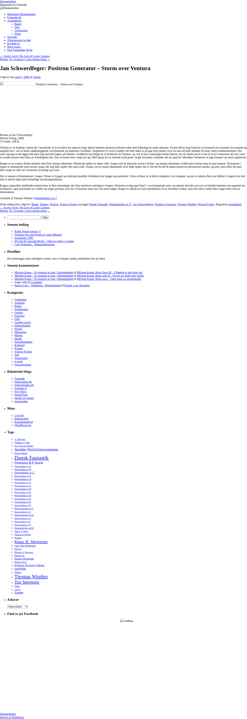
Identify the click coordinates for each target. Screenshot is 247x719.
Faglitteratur (21, 309)
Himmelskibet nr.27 (24, 472)
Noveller (12, 36)
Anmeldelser (14, 20)
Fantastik (19, 378)
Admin (37, 77)
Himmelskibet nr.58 (22, 525)
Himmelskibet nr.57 (22, 522)
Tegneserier (21, 30)
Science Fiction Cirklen (29, 565)
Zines (17, 33)
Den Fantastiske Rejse (20, 50)
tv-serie (18, 361)
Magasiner (20, 332)
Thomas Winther (187, 204)
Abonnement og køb (19, 40)
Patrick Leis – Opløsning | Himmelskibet (37, 285)
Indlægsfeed (21, 418)
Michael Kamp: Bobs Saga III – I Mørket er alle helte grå (109, 272)
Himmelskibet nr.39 (22, 489)
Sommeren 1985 (23, 237)
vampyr (17, 590)
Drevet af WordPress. (12, 717)
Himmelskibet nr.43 (22, 495)
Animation (20, 299)
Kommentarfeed (23, 421)
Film (17, 27)
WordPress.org (22, 425)
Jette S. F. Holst (21, 531)
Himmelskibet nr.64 (24, 528)
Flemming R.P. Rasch (28, 462)
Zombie (18, 592)
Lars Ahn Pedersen (25, 545)
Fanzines (19, 315)
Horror (18, 328)
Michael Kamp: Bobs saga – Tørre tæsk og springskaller (109, 279)
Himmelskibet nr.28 (22, 476)
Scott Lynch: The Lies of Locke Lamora (25, 56)
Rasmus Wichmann (24, 558)
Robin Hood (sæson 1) (27, 231)
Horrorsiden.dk (23, 381)
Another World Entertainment (36, 449)
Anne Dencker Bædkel (23, 446)
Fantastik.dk (14, 17)
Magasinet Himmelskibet (21, 14)
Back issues (14, 46)
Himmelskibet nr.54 (24, 515)
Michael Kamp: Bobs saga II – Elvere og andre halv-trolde (110, 275)
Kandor (18, 537)
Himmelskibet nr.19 (22, 469)
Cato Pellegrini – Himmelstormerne (34, 244)
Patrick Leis (19, 555)
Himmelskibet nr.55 (22, 518)
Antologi (19, 302)
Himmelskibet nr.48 (22, 505)
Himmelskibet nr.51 (24, 508)
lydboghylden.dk (24, 385)
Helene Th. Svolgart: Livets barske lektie (25, 59)
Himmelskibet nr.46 (22, 499)
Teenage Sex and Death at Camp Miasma (38, 234)
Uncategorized (22, 364)
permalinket (234, 204)
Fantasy (44, 204)
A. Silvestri (19, 439)
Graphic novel (22, 322)
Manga (18, 335)
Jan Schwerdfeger (143, 204)
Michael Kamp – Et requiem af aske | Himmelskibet (43, 272)
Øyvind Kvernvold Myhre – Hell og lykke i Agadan (44, 241)
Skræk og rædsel (24, 398)
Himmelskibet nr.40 (22, 492)
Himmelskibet (8, 1)
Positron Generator (165, 204)
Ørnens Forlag (206, 204)
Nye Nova (20, 391)
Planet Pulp (20, 394)
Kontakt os (13, 43)
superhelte (20, 568)
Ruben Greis (20, 562)
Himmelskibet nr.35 (22, 486)
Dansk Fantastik (98, 204)
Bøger (18, 23)
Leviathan (36, 282)
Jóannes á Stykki (22, 534)
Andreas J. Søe (22, 442)
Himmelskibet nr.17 (46, 198)
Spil (16, 354)
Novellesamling (23, 341)
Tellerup (17, 572)
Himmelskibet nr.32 (22, 483)
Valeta (17, 586)
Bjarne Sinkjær (20, 453)
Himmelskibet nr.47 (22, 502)
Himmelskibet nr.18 (22, 466)
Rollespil (19, 345)
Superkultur (21, 401)
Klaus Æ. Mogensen (31, 541)
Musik (18, 338)
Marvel (18, 549)
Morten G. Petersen (23, 552)
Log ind (19, 415)
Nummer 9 (20, 388)
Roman (54, 204)
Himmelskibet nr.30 (22, 479)
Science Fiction (68, 204)
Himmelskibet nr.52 (22, 512)
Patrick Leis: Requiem (77, 285)
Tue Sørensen (26, 581)
